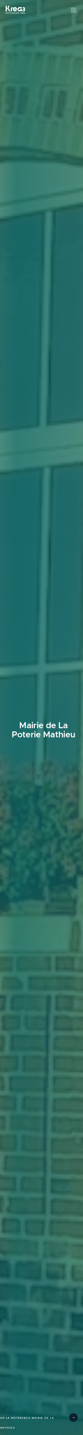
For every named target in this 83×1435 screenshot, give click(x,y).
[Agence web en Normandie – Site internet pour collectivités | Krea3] (15, 11)
